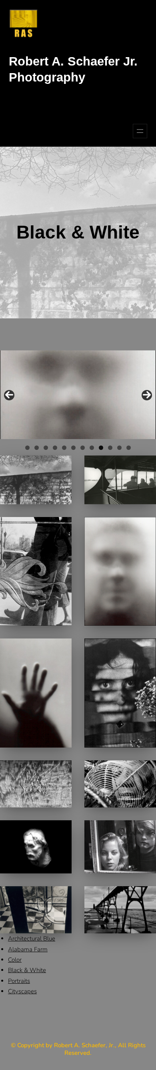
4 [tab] (55, 448)
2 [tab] (36, 448)
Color (15, 960)
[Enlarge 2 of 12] (146, 466)
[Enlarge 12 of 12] (146, 897)
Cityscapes (22, 991)
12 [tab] (128, 448)
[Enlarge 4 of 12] (146, 527)
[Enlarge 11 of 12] (61, 897)
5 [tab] (64, 448)
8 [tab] (92, 448)
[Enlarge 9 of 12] (61, 831)
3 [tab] (46, 448)
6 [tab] (73, 448)
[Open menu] (140, 131)
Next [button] (147, 395)
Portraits (19, 981)
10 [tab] (110, 448)
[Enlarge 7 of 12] (61, 771)
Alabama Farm (28, 949)
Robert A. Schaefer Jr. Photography (73, 69)
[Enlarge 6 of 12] (146, 649)
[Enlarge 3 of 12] (61, 527)
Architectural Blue (31, 939)
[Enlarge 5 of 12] (61, 649)
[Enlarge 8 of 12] (146, 771)
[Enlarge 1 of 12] (61, 466)
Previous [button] (9, 395)
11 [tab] (119, 448)
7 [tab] (82, 448)
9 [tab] (101, 448)
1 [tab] (27, 448)
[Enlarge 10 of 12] (146, 831)
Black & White (27, 970)
